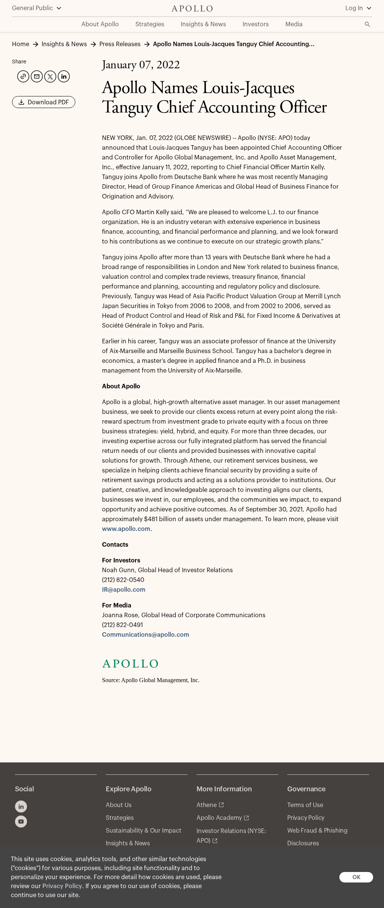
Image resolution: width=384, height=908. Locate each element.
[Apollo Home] (192, 8)
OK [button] (356, 877)
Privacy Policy (62, 886)
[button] (43, 105)
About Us (118, 805)
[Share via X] (49, 76)
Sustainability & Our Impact (144, 831)
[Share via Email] (36, 75)
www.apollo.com (126, 529)
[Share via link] (22, 75)
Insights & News (128, 843)
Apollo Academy (219, 818)
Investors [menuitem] (256, 24)
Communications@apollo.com (145, 635)
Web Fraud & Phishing (317, 831)
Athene (206, 805)
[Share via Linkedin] (63, 75)
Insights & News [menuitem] (203, 24)
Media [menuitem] (294, 24)
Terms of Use (305, 805)
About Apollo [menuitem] (100, 24)
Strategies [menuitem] (149, 24)
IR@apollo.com (124, 590)
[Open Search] (367, 24)
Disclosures (303, 843)
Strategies (120, 818)
